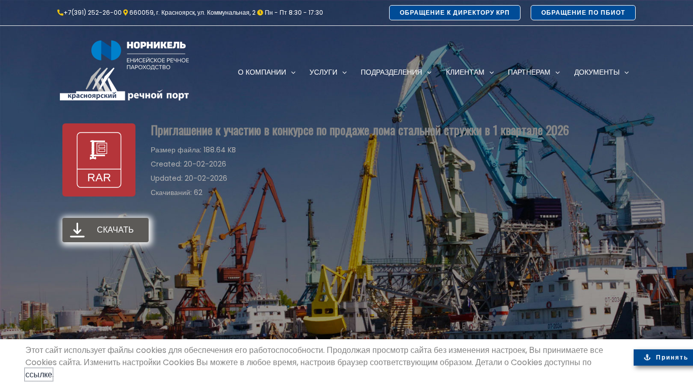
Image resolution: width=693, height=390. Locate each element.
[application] (290, 72)
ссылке (38, 374)
